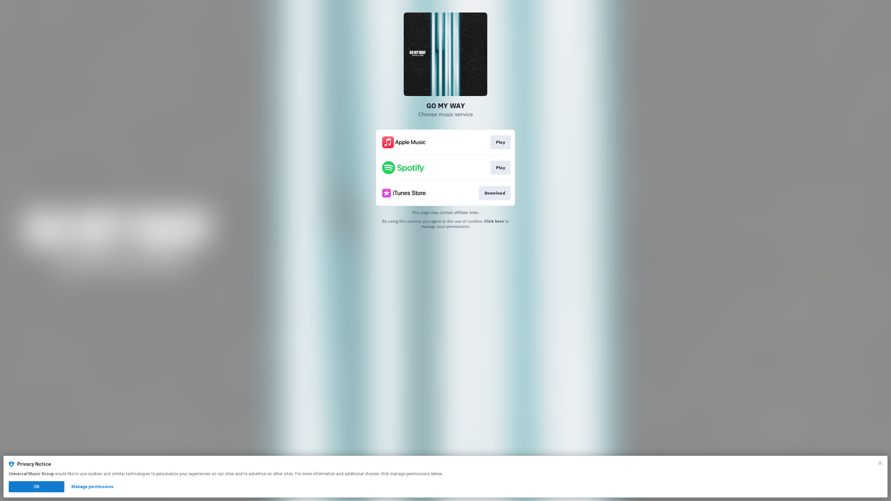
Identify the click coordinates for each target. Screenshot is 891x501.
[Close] (880, 463)
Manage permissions (92, 486)
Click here (494, 221)
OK (36, 486)
